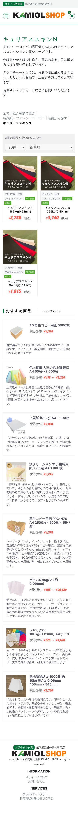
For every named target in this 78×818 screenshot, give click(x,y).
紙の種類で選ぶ (24, 113)
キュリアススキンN (17, 123)
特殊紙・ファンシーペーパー (24, 118)
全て (6, 113)
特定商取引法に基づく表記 (36, 798)
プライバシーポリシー (37, 794)
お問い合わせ (36, 781)
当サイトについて (36, 777)
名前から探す (57, 118)
